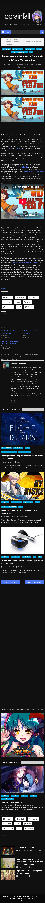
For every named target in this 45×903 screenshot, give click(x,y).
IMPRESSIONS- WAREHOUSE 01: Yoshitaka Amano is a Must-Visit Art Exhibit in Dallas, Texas (29, 861)
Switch (33, 796)
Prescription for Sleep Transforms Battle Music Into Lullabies (22, 457)
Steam (8, 148)
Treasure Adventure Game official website (25, 262)
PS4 (21, 507)
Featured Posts (11, 762)
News (39, 49)
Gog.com (36, 151)
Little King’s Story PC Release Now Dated (31, 332)
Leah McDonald (36, 850)
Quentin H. (21, 567)
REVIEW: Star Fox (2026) (25, 847)
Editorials (15, 557)
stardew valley (17, 357)
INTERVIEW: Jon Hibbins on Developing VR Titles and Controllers (22, 562)
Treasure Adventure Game (35, 357)
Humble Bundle (23, 167)
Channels (6, 49)
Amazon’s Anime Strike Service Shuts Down (12, 582)
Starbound (9, 357)
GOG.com (17, 148)
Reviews (24, 796)
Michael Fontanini (24, 64)
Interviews (26, 557)
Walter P (19, 462)
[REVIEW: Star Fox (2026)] (8, 851)
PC (31, 52)
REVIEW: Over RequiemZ (11, 802)
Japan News (29, 49)
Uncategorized (24, 452)
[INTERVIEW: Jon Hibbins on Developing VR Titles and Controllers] (22, 540)
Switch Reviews (7, 799)
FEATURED (15, 796)
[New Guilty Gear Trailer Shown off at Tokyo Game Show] (22, 486)
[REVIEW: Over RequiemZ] (22, 779)
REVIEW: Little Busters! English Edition (35, 582)
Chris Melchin (23, 517)
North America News (19, 52)
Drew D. (33, 876)
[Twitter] (15, 401)
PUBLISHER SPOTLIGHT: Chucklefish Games (8, 332)
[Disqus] (22, 614)
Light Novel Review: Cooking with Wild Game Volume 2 (29, 872)
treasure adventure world (9, 359)
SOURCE (3, 288)
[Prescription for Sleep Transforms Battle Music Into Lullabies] (22, 429)
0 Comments (29, 805)
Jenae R (19, 805)
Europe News (17, 49)
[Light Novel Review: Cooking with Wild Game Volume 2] (8, 875)
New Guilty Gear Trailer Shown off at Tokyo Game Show (20, 512)
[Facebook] (11, 401)
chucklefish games (13, 354)
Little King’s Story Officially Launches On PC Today (9, 342)
